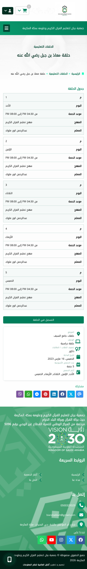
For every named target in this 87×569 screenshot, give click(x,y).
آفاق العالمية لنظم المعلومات (36, 565)
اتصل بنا (33, 480)
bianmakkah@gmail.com (60, 515)
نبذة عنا (76, 480)
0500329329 (68, 505)
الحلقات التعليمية (58, 73)
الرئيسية (75, 73)
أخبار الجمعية (30, 474)
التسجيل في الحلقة (43, 320)
